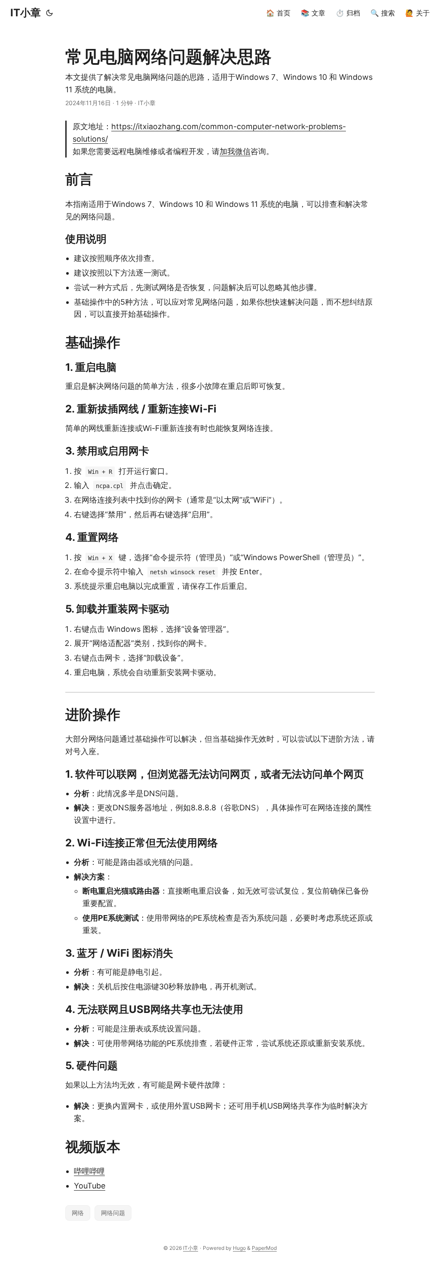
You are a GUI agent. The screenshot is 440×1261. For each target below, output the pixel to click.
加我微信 (235, 151)
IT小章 (25, 12)
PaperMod (264, 1248)
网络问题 (113, 1212)
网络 (78, 1212)
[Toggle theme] (49, 13)
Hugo (239, 1248)
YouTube (89, 1185)
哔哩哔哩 (89, 1171)
